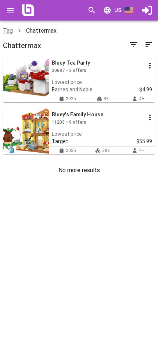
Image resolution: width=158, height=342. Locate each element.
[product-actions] (150, 65)
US (118, 10)
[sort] (149, 44)
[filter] (133, 44)
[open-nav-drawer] (10, 10)
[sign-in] (147, 10)
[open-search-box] (92, 10)
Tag (8, 30)
